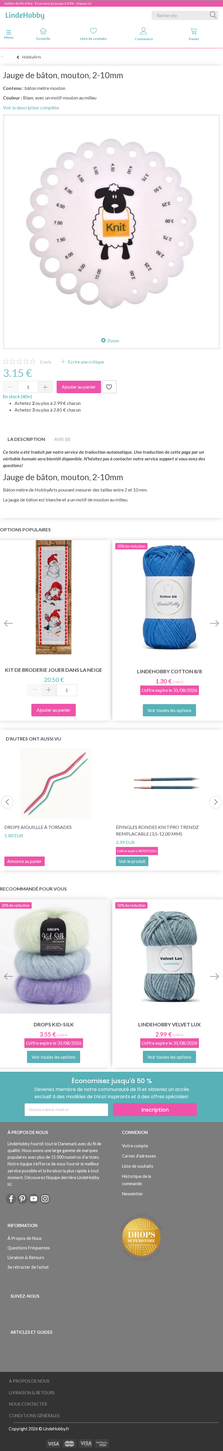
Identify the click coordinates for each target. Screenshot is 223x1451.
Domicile (43, 38)
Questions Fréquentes (29, 1247)
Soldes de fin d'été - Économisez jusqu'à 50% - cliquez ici (47, 3)
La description (26, 439)
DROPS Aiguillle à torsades (38, 827)
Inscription (155, 1109)
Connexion (144, 39)
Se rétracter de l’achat (28, 1267)
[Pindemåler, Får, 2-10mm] (111, 223)
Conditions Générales (34, 1415)
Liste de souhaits (93, 38)
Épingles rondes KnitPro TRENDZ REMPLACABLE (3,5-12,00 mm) (157, 830)
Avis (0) (62, 439)
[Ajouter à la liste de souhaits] (109, 386)
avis (45, 361)
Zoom (113, 340)
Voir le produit (132, 861)
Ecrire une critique (85, 361)
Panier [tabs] (194, 39)
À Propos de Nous (25, 1238)
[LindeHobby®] (25, 14)
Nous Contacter (28, 1404)
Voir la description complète (31, 107)
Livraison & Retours (26, 1257)
